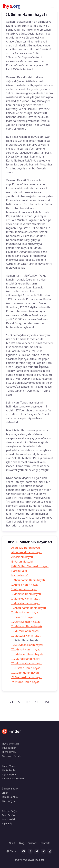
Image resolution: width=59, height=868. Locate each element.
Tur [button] (12, 851)
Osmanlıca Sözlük (11, 756)
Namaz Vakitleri (10, 743)
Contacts (45, 843)
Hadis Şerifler (9, 770)
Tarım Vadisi (8, 819)
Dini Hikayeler (9, 801)
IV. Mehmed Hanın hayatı (26, 677)
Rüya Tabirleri (9, 747)
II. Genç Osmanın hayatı (26, 622)
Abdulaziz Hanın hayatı (25, 547)
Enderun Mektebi (22, 561)
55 (19, 702)
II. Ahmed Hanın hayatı (25, 612)
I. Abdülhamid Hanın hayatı (28, 580)
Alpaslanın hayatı (22, 557)
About (12, 843)
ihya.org (39, 859)
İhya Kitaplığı (9, 774)
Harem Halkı (19, 571)
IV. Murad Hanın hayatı (25, 682)
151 (47, 702)
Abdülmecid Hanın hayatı (26, 552)
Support (32, 843)
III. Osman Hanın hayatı (26, 668)
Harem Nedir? (20, 575)
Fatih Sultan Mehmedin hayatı (30, 566)
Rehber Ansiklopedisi (13, 778)
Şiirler (5, 792)
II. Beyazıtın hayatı (22, 617)
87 (28, 702)
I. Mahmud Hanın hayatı (26, 594)
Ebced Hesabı (9, 751)
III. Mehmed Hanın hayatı (27, 654)
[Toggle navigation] (53, 6)
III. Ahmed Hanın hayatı (25, 649)
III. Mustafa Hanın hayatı (26, 663)
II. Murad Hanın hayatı (25, 631)
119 (37, 702)
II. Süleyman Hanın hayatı (27, 645)
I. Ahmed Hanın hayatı (25, 584)
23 (11, 702)
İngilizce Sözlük (10, 788)
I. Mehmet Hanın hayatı (25, 598)
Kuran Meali (8, 766)
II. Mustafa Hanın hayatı (26, 635)
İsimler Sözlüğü (10, 796)
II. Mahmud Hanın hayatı (26, 626)
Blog (21, 843)
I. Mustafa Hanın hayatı (25, 603)
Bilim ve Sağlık (9, 811)
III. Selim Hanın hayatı (25, 672)
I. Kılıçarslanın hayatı (24, 589)
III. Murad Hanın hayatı (25, 659)
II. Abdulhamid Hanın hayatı (28, 608)
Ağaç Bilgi (7, 823)
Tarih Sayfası (8, 815)
